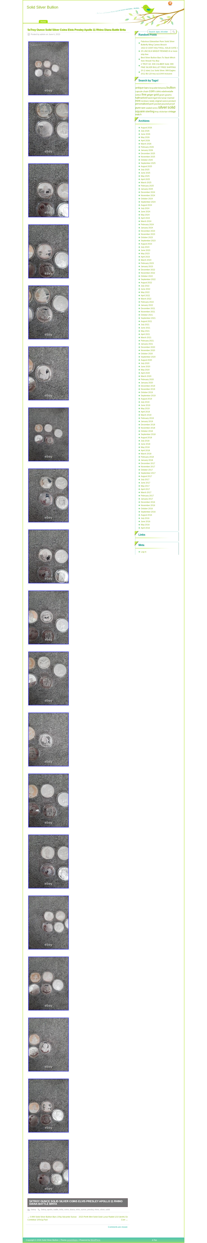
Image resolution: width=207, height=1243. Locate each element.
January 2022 (147, 305)
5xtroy (33, 1209)
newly (152, 101)
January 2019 (147, 421)
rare (143, 107)
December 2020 (148, 347)
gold (156, 94)
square (140, 111)
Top (155, 1240)
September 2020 (148, 357)
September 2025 (148, 163)
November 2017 (148, 466)
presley (90, 1209)
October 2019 (147, 392)
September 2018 (148, 434)
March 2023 (146, 260)
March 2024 (146, 221)
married (170, 98)
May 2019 (145, 408)
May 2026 (145, 137)
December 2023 (148, 231)
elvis (78, 1209)
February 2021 (147, 341)
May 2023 (145, 253)
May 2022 (145, 292)
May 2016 (145, 525)
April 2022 (145, 295)
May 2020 (145, 370)
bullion (171, 87)
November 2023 (148, 234)
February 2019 (147, 418)
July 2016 (145, 518)
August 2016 (146, 515)
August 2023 (146, 244)
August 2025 (146, 166)
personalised (142, 103)
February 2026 (147, 147)
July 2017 (145, 479)
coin (152, 91)
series (155, 108)
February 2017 (147, 496)
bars (146, 87)
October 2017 (147, 470)
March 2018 (146, 454)
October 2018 (147, 431)
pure (138, 107)
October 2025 (147, 160)
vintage (172, 111)
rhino (97, 1209)
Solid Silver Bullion (42, 7)
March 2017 (146, 492)
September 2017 (148, 473)
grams (168, 94)
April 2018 (145, 450)
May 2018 (145, 447)
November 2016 (148, 505)
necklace (145, 101)
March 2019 (146, 415)
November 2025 (148, 157)
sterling (149, 111)
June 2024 (145, 211)
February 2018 (147, 457)
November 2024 (148, 195)
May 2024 (145, 215)
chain (145, 91)
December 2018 (148, 425)
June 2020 (145, 366)
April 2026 (145, 140)
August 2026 (146, 128)
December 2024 (148, 192)
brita (61, 1209)
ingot (154, 98)
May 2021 (145, 331)
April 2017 (145, 489)
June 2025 (145, 173)
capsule (138, 91)
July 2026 (145, 131)
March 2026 (146, 144)
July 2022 (145, 286)
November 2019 (148, 389)
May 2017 (145, 486)
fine (144, 94)
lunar (164, 98)
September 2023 (148, 241)
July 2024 (145, 208)
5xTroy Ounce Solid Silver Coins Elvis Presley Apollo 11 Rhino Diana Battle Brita (75, 1202)
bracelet (153, 88)
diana (72, 1209)
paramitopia (72, 1240)
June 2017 (145, 483)
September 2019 (148, 395)
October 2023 (147, 237)
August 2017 (146, 476)
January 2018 (147, 460)
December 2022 (148, 270)
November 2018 (148, 428)
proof (172, 104)
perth (151, 104)
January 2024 (147, 228)
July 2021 (145, 324)
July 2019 (145, 402)
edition (138, 95)
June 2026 (145, 134)
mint (137, 100)
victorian (163, 111)
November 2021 (148, 312)
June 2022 (145, 289)
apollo (50, 1209)
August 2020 (146, 360)
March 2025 (146, 182)
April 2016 (145, 528)
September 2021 (148, 318)
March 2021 (146, 337)
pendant (172, 101)
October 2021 (147, 315)
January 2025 (147, 189)
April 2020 (145, 373)
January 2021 (147, 344)
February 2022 (147, 302)
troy (157, 111)
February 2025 (147, 186)
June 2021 (145, 328)
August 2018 (146, 437)
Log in (143, 552)
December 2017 (148, 463)
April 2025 (145, 179)
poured (165, 104)
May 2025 (145, 176)
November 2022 (148, 273)
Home (43, 22)
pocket (157, 103)
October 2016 (147, 508)
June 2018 (145, 444)
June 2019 (145, 405)
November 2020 (148, 350)
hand (149, 98)
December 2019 (148, 386)
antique (139, 87)
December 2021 (148, 308)
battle (56, 1209)
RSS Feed (170, 3)
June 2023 (145, 250)
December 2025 (148, 153)
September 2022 (148, 279)
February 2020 (147, 379)
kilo (159, 98)
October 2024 (147, 199)
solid (108, 1209)
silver (102, 1209)
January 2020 (147, 383)
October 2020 (147, 354)
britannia (162, 88)
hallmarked (141, 97)
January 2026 (147, 150)
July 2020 (145, 363)
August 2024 (146, 205)
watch (138, 114)
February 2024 (147, 224)
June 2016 (145, 521)
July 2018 (145, 441)
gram (162, 94)
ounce (83, 1209)
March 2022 (146, 299)
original (158, 101)
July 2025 (145, 170)
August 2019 (146, 399)
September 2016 (148, 512)
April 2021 (145, 334)
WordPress (95, 1240)
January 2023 (147, 266)
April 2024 (145, 218)
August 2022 (146, 282)
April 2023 (145, 257)
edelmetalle (167, 91)
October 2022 (147, 276)
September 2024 (148, 202)
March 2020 (146, 376)
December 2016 (148, 502)
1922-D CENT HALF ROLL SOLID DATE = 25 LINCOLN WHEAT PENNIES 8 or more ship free (159, 51)
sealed (149, 108)
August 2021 (146, 321)
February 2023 (147, 263)
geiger (150, 94)
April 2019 (145, 412)
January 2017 (147, 499)
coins (66, 1209)
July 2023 (145, 247)
